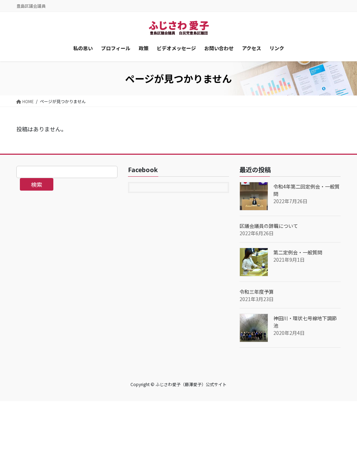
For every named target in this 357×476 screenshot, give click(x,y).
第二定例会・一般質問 (297, 252)
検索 (36, 184)
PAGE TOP (342, 455)
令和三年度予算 (257, 291)
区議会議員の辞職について (269, 225)
